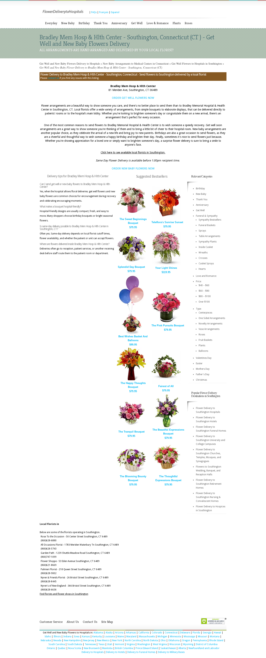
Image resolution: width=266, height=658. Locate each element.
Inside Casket (206, 247)
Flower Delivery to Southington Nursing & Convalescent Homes (208, 497)
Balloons (203, 351)
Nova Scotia (74, 648)
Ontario (51, 648)
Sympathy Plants (208, 241)
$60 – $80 (204, 290)
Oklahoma (174, 640)
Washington (143, 644)
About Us (73, 622)
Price (198, 281)
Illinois (57, 636)
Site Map (107, 622)
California (143, 632)
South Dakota (74, 644)
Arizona (119, 632)
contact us (53, 78)
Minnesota (175, 636)
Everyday (51, 23)
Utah (109, 644)
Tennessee (90, 644)
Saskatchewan (168, 648)
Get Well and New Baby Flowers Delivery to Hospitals (70, 63)
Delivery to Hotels (115, 652)
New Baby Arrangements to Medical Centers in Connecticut (136, 63)
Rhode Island (216, 640)
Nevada (57, 640)
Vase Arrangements (209, 329)
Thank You (100, 23)
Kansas (86, 636)
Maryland (131, 636)
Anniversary (119, 23)
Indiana (67, 636)
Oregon (186, 640)
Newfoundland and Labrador (203, 648)
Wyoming (188, 644)
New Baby (68, 23)
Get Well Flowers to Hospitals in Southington (197, 63)
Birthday (84, 23)
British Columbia (124, 648)
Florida (196, 632)
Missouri (202, 636)
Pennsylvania (200, 640)
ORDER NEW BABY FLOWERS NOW (133, 168)
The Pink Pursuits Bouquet (167, 325)
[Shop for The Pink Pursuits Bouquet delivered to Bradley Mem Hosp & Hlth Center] (166, 322)
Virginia (131, 644)
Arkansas (131, 632)
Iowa (76, 636)
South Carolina (56, 644)
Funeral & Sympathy (207, 216)
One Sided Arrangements (212, 318)
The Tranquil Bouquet (131, 431)
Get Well (137, 23)
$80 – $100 (205, 296)
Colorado (157, 632)
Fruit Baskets (205, 340)
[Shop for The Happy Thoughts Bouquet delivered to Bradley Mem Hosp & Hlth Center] (131, 379)
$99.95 (133, 344)
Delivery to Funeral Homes (141, 652)
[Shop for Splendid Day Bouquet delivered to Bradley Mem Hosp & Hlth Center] (131, 263)
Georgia (207, 632)
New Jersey (88, 640)
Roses (188, 23)
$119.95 (166, 272)
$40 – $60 (204, 285)
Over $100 (204, 301)
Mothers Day (203, 369)
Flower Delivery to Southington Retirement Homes (208, 484)
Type (198, 308)
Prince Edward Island (147, 648)
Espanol (115, 12)
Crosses (203, 258)
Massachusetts (147, 636)
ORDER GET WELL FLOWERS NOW (133, 97)
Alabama (98, 632)
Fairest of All (166, 386)
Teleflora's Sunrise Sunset (167, 222)
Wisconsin (175, 644)
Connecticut (171, 632)
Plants (177, 23)
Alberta (182, 648)
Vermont (119, 644)
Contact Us (90, 622)
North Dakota (150, 640)
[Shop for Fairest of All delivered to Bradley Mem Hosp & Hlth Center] (166, 383)
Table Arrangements (209, 236)
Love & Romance (157, 23)
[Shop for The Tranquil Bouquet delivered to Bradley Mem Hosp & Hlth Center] (131, 428)
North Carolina (133, 640)
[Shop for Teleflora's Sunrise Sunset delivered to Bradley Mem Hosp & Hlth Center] (166, 219)
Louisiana (109, 636)
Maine (120, 636)
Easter (199, 363)
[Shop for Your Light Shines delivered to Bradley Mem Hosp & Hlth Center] (166, 264)
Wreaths (203, 252)
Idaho (48, 636)
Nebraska (46, 640)
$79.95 (133, 227)
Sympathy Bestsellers (210, 219)
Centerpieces (205, 312)
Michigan (162, 636)
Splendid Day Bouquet (131, 266)
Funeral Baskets (207, 225)
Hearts (202, 269)
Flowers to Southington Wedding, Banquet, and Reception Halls (208, 470)
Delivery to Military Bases (171, 652)
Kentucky (97, 636)
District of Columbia (207, 644)
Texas (101, 644)
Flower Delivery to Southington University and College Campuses (210, 440)
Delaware (185, 632)
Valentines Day (203, 358)
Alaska (109, 632)
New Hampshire (72, 640)
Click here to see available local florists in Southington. (133, 152)
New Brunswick (92, 648)
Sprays (202, 230)
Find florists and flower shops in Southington (64, 594)
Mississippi (189, 636)
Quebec (62, 648)
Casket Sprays (206, 263)
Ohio (163, 640)
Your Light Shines (166, 267)
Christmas (201, 379)
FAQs (94, 12)
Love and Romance (206, 276)
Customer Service (51, 622)
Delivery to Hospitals (93, 652)
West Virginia (160, 644)
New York (117, 640)
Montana (214, 636)
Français (103, 12)
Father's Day (202, 374)
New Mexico (103, 640)
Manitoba (107, 648)
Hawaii (217, 632)
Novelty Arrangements (210, 323)
